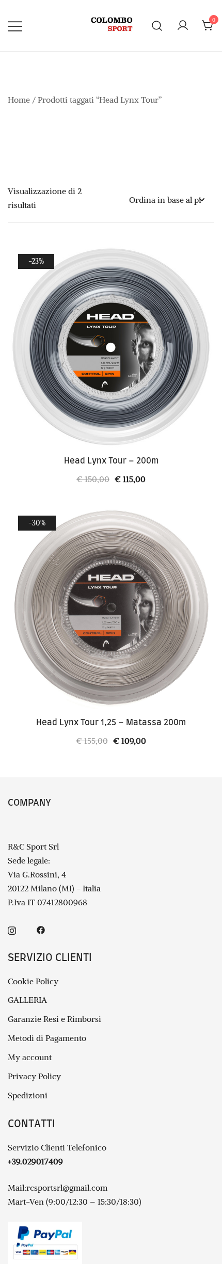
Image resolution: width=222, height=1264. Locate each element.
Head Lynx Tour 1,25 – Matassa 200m (111, 722)
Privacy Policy (34, 1076)
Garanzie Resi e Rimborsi (54, 1019)
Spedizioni (27, 1095)
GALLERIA (27, 1000)
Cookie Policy (33, 981)
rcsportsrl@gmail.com (66, 1187)
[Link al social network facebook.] (41, 929)
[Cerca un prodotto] (157, 26)
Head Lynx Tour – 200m (111, 461)
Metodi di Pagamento (47, 1038)
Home (19, 99)
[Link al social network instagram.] (12, 929)
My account (30, 1057)
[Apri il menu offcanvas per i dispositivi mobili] (15, 26)
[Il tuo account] (183, 26)
